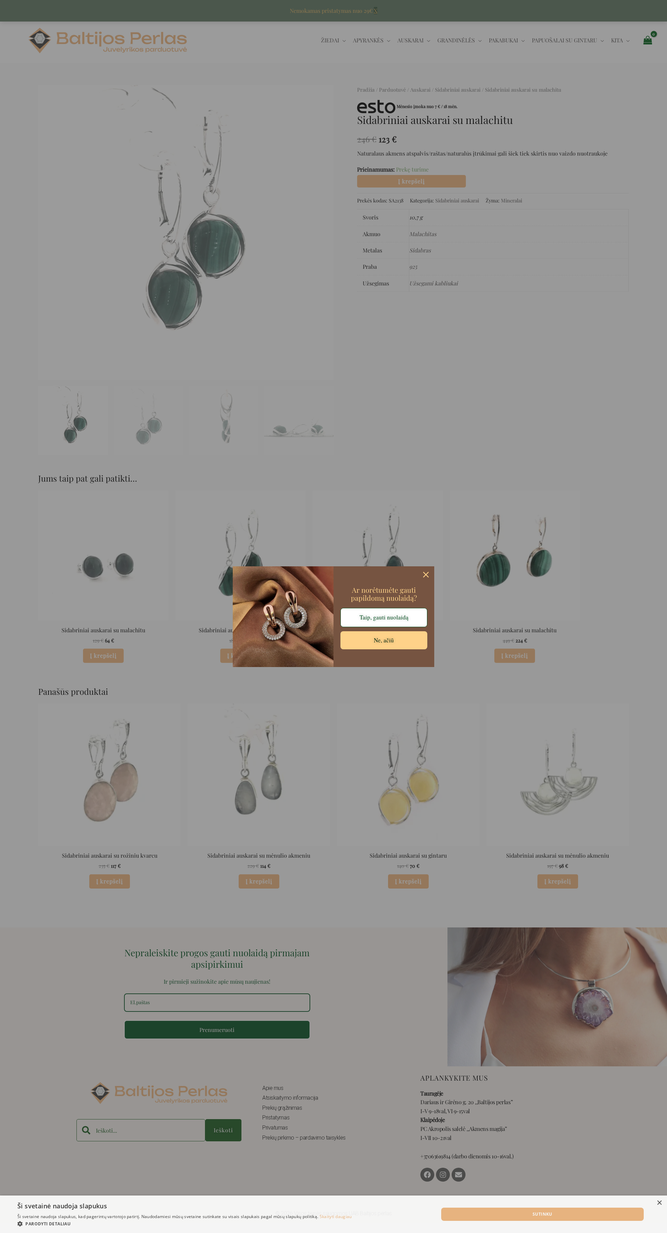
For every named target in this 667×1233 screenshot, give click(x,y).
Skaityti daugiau (336, 1216)
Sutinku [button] (542, 1214)
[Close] (426, 574)
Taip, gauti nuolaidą (384, 617)
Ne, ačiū (384, 640)
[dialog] (333, 1214)
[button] (184, 1224)
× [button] (659, 1203)
